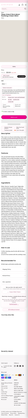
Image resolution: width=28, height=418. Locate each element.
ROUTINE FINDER (18, 386)
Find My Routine (14, 304)
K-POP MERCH (17, 394)
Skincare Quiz (4, 386)
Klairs (2, 17)
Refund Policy (6, 275)
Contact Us (17, 414)
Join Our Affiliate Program (7, 395)
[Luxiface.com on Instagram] (15, 366)
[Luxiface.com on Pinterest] (23, 366)
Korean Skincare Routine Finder (6, 383)
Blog (2, 390)
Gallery (14, 66)
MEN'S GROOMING (18, 388)
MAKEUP (16, 384)
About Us (11, 414)
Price (2, 70)
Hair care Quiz (4, 388)
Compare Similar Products (15, 292)
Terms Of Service (5, 413)
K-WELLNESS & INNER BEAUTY (19, 397)
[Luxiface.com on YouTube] (20, 366)
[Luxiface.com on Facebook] (17, 366)
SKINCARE (16, 383)
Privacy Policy (13, 413)
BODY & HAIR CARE (18, 390)
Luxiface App (4, 391)
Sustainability (4, 397)
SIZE (2, 80)
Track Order (3, 393)
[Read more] (22, 5)
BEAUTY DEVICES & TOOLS (20, 392)
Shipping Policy (7, 269)
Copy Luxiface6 (21, 76)
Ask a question (7, 282)
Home (2, 12)
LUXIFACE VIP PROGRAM (20, 403)
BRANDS (16, 401)
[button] (14, 121)
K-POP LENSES (17, 399)
